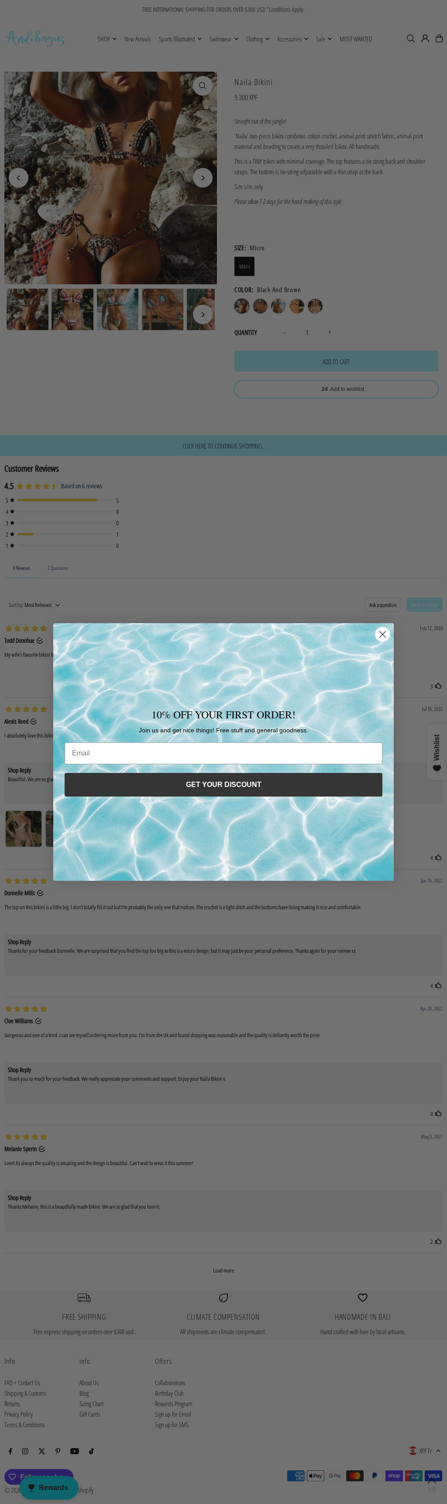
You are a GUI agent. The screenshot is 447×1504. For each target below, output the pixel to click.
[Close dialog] (382, 634)
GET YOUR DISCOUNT (223, 784)
